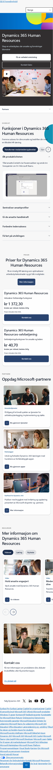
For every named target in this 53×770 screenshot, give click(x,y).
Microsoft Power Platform (29, 745)
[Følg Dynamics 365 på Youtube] (36, 701)
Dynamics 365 (6, 736)
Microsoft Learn (40, 739)
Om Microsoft (43, 748)
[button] (7, 74)
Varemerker (43, 763)
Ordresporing (28, 717)
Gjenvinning (39, 717)
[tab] (20, 149)
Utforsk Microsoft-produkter (38, 711)
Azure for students (25, 730)
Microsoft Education (28, 720)
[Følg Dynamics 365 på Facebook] (42, 701)
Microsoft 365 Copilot (34, 736)
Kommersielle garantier (9, 720)
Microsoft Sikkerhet (32, 733)
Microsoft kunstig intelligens (11, 733)
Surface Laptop (16, 708)
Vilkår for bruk (31, 763)
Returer (19, 717)
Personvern (45, 760)
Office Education (15, 726)
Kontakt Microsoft (32, 760)
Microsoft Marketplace (9, 745)
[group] (22, 581)
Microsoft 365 (20, 711)
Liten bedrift (11, 739)
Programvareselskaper (9, 748)
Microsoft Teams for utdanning (21, 723)
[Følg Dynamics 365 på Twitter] (24, 701)
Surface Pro (5, 708)
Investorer (25, 751)
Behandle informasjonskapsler (12, 763)
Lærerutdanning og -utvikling (35, 726)
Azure (42, 733)
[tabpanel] (26, 198)
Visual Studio (24, 748)
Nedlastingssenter (33, 714)
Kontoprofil (20, 714)
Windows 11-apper (7, 714)
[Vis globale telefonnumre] (26, 765)
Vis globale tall (10, 681)
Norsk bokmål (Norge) (9, 754)
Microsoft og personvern (10, 751)
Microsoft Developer (24, 739)
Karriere (33, 748)
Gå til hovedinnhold (8, 1)
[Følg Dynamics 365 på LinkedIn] (30, 701)
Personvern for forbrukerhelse (12, 760)
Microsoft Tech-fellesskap (37, 742)
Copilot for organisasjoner (34, 708)
